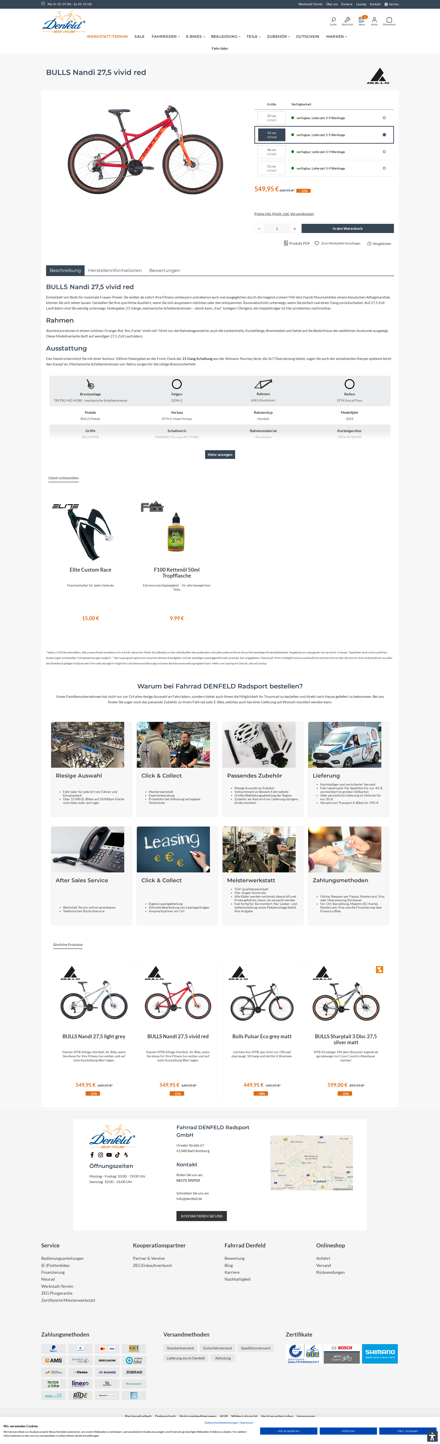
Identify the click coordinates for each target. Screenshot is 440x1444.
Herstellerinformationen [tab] (115, 270)
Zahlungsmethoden (65, 1334)
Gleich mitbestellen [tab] (63, 478)
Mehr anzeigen (220, 454)
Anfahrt (323, 1258)
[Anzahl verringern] (259, 228)
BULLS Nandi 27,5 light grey (94, 1036)
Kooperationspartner (159, 1245)
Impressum (246, 1422)
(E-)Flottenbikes (55, 1265)
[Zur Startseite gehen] (65, 21)
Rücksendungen (330, 1272)
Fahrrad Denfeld (245, 1245)
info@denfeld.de (189, 1198)
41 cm (272, 135)
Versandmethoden (186, 1334)
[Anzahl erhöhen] (295, 228)
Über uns (332, 4)
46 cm (271, 152)
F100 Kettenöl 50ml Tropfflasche (177, 573)
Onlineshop (330, 1245)
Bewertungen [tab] (164, 270)
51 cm (271, 168)
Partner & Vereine (149, 1258)
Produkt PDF (299, 243)
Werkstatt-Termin (310, 4)
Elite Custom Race (90, 570)
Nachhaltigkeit (238, 1279)
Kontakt (375, 4)
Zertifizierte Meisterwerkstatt (68, 1300)
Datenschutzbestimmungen (221, 1422)
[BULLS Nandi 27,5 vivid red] (145, 149)
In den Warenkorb (348, 228)
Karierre (346, 4)
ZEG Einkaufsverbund (152, 1265)
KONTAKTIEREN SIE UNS (201, 1216)
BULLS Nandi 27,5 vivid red (178, 1036)
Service (394, 4)
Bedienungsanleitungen (62, 1258)
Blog (229, 1265)
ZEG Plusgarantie (56, 1293)
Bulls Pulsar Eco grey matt (262, 1036)
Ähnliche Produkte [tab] (68, 944)
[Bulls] (378, 76)
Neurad (48, 1279)
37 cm (271, 118)
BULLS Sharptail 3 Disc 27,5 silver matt (346, 1039)
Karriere (232, 1272)
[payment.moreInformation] (53, 1360)
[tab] (65, 270)
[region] (220, 562)
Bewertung (235, 1258)
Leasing (361, 4)
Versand (323, 1265)
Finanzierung (53, 1272)
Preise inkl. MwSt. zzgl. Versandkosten (284, 213)
